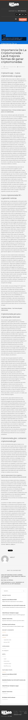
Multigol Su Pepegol (7, 580)
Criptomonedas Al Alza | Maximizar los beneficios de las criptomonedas (12, 583)
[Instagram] (23, 14)
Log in (5, 658)
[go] (24, 591)
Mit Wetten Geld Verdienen (8, 624)
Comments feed (7, 663)
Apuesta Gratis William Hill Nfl (9, 599)
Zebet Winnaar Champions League (10, 612)
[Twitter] (20, 14)
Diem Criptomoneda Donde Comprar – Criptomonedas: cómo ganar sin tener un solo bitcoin (13, 576)
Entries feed (6, 661)
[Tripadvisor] (26, 14)
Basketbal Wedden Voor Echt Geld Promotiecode (13, 605)
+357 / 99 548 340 (22, 10)
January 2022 (7, 642)
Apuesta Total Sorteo (7, 618)
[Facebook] (17, 14)
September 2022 (7, 639)
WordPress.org (7, 666)
